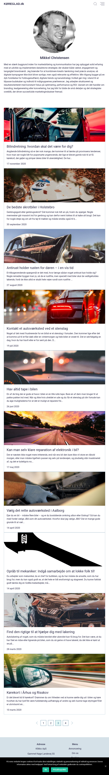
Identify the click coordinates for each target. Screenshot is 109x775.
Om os (75, 753)
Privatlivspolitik (59, 770)
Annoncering (75, 748)
